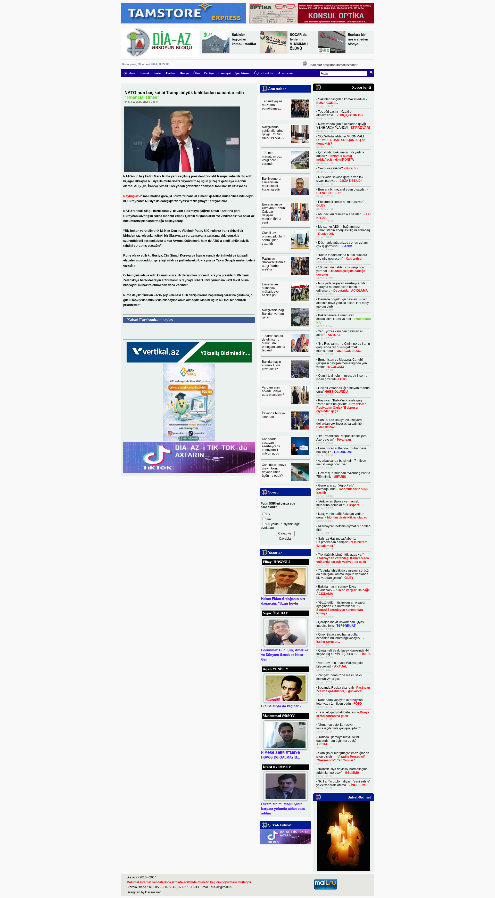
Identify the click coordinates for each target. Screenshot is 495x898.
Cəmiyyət (224, 73)
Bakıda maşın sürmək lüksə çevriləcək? (271, 365)
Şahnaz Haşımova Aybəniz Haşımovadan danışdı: (341, 542)
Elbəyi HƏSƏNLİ (276, 562)
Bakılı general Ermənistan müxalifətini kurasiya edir (271, 184)
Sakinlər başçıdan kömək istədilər (244, 39)
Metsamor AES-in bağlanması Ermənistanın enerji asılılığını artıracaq (343, 230)
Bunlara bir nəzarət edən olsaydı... (358, 39)
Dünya (184, 73)
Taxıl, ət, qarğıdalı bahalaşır (342, 714)
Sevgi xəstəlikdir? (338, 168)
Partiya (209, 73)
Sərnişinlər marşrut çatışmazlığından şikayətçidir (342, 756)
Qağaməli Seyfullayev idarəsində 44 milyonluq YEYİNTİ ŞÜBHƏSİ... (343, 652)
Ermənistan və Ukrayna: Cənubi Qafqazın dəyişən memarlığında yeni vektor (342, 363)
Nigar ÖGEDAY (275, 613)
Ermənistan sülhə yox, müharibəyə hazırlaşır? (270, 290)
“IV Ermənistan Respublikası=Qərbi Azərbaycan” (341, 437)
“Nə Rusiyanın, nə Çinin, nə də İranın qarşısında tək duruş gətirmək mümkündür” (343, 347)
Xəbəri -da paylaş (150, 320)
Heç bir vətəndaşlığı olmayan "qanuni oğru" (343, 389)
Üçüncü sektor (264, 73)
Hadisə (170, 73)
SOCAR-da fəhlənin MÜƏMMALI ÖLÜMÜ (340, 140)
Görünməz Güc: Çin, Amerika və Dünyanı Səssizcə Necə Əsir (284, 654)
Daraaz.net (153, 892)
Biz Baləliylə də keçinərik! (281, 706)
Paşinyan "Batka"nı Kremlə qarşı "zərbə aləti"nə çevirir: (341, 406)
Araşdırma (285, 73)
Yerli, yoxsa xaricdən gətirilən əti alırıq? (339, 333)
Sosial (157, 73)
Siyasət (144, 73)
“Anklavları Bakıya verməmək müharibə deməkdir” (337, 503)
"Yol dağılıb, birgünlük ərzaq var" (342, 558)
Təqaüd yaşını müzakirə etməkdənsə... (272, 105)
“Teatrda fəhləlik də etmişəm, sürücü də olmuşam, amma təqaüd (273, 343)
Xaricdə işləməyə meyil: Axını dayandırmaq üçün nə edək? (274, 470)
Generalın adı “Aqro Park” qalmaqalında (342, 489)
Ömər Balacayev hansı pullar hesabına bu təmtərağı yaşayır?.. (340, 638)
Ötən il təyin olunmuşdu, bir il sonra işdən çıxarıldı (273, 238)
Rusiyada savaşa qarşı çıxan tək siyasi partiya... (339, 179)
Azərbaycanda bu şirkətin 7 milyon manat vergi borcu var (341, 462)
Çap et (154, 102)
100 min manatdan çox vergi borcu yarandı (272, 158)
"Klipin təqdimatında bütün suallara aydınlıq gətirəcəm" (341, 256)
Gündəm (129, 73)
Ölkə (196, 73)
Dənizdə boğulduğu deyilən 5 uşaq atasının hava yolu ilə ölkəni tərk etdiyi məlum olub (342, 303)
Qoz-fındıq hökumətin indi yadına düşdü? (340, 156)
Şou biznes (242, 73)
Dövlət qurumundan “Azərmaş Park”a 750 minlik (343, 475)
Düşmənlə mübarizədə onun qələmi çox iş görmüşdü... (342, 244)
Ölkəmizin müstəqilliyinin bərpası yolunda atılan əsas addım (283, 808)
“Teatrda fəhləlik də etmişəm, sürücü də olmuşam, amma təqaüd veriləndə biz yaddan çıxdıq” (342, 574)
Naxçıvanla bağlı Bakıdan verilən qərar (273, 313)
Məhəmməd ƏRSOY (279, 716)
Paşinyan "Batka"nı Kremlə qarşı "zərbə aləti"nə (273, 264)
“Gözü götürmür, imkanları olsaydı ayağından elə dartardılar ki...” (340, 608)
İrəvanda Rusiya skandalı (273, 415)
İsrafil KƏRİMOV (277, 767)
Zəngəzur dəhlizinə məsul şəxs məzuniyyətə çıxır (339, 677)
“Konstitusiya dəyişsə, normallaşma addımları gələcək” (342, 771)
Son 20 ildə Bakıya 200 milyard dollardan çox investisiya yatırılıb (340, 423)
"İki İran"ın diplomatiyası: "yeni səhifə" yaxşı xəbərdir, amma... (343, 783)
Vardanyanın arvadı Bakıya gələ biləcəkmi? (273, 391)
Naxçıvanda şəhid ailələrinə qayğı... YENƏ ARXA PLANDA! (273, 132)
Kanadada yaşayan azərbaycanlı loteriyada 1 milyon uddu (271, 446)
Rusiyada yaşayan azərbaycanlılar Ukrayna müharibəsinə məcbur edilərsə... (342, 287)
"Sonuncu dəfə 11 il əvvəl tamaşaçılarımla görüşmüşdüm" (338, 726)
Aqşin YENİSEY (275, 669)
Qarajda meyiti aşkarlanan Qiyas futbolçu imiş (340, 624)
